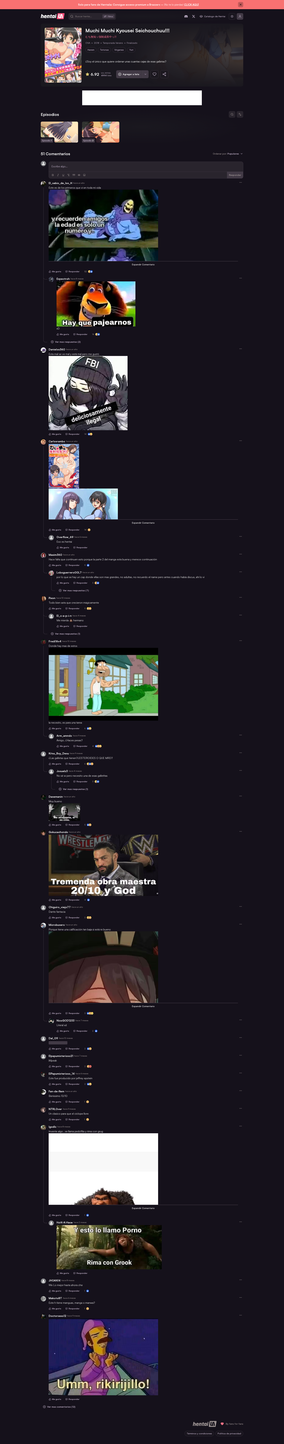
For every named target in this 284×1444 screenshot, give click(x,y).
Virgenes (119, 49)
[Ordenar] (240, 114)
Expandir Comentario (143, 264)
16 (93, 334)
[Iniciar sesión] (240, 16)
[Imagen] (84, 175)
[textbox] (145, 166)
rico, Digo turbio (58, 1042)
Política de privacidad (229, 1433)
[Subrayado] (63, 175)
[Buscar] (232, 114)
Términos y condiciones (199, 1433)
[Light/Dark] (232, 16)
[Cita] (73, 175)
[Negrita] (52, 175)
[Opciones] (240, 182)
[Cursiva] (58, 175)
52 (85, 271)
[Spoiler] (79, 175)
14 (85, 434)
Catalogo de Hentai (214, 16)
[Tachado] (68, 175)
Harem (91, 49)
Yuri (131, 49)
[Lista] (145, 74)
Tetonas (104, 49)
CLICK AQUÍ (191, 4)
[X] (193, 16)
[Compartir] (164, 74)
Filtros (110, 16)
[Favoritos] (154, 74)
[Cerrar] (240, 4)
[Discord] (186, 16)
